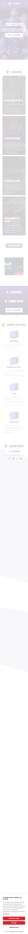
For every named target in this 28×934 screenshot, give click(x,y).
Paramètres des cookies (14, 927)
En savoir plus (6, 913)
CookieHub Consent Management (16, 931)
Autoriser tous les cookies (14, 918)
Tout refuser (14, 923)
